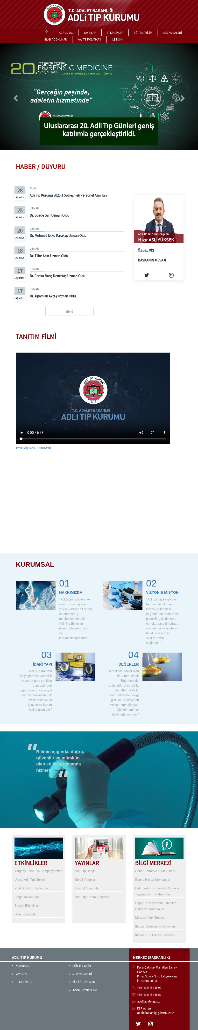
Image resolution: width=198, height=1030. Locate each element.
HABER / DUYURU (41, 166)
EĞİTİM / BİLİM (143, 33)
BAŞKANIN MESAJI (152, 260)
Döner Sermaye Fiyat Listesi (155, 871)
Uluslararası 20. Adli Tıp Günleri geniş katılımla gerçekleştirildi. (99, 130)
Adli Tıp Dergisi (85, 871)
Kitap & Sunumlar (87, 888)
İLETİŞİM (117, 39)
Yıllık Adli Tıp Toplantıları (32, 888)
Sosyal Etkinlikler (26, 905)
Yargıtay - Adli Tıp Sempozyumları (38, 871)
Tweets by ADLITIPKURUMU (33, 448)
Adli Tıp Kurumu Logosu (92, 897)
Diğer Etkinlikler (25, 914)
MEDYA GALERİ (172, 33)
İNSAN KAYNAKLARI (84, 990)
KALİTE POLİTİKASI (89, 39)
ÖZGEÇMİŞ (146, 250)
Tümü (69, 311)
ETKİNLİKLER (115, 33)
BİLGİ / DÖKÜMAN (55, 39)
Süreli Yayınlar (85, 879)
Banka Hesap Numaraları (152, 879)
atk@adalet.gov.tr (149, 1001)
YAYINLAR (90, 33)
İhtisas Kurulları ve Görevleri (155, 935)
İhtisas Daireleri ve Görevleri (155, 926)
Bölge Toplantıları (26, 897)
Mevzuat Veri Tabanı (149, 918)
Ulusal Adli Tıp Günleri (30, 879)
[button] (15, 96)
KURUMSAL (66, 33)
